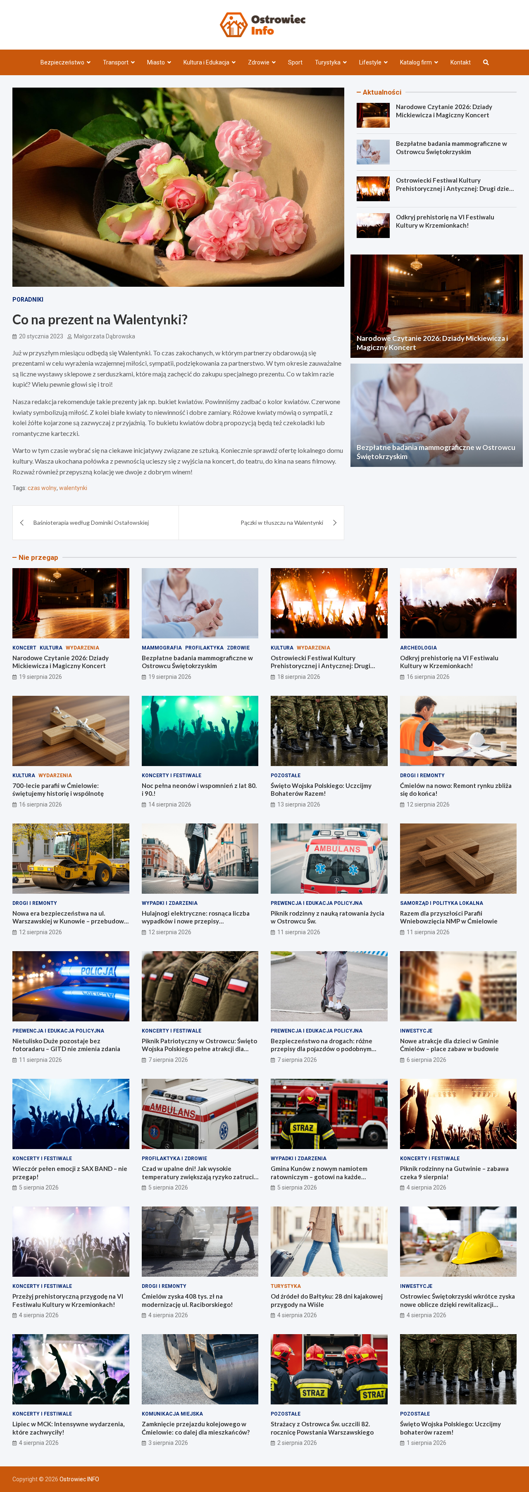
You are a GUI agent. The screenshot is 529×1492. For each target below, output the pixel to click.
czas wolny (42, 488)
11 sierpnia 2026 (298, 932)
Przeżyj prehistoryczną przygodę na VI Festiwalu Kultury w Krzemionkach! (67, 1300)
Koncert (24, 648)
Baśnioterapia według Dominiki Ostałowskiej (91, 522)
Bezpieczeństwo (62, 62)
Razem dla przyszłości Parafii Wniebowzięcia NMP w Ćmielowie (449, 917)
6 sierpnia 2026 (426, 1060)
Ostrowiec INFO (79, 1479)
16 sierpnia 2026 (428, 676)
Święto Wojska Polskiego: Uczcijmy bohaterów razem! (450, 1428)
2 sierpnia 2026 (297, 1443)
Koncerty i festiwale (171, 775)
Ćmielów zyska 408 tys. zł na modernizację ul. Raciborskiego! (187, 1300)
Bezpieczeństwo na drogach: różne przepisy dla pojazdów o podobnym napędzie (321, 1049)
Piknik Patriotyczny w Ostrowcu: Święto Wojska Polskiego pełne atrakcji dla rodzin (199, 1049)
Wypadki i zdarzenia (170, 903)
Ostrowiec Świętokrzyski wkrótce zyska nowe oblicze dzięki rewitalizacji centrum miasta (457, 1304)
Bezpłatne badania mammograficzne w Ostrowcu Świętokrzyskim (451, 147)
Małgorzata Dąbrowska (104, 336)
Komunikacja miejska (172, 1414)
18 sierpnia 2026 (298, 676)
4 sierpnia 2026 (426, 1187)
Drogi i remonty (422, 775)
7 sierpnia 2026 (168, 1060)
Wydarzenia (82, 648)
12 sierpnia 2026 (428, 804)
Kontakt (460, 62)
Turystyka (328, 62)
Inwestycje (416, 1031)
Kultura (51, 648)
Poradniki (27, 299)
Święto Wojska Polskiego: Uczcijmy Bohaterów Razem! (321, 789)
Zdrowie (258, 62)
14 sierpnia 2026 (169, 804)
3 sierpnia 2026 (168, 1443)
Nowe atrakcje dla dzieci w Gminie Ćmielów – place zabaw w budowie (449, 1045)
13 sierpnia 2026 (298, 804)
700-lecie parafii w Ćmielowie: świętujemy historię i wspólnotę (58, 789)
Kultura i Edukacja (206, 62)
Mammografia (162, 648)
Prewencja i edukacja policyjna (316, 903)
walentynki (73, 488)
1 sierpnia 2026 (426, 1443)
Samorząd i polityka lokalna (441, 903)
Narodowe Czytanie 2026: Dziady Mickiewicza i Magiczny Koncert (444, 111)
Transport (116, 62)
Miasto (156, 62)
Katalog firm (416, 62)
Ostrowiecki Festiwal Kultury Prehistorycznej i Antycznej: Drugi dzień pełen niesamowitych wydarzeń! (454, 188)
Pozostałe (285, 775)
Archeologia (418, 648)
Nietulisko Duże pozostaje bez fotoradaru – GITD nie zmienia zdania (66, 1045)
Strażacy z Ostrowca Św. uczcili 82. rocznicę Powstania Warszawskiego (322, 1428)
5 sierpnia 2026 (39, 1187)
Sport (295, 62)
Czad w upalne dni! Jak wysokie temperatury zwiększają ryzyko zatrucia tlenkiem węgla (199, 1176)
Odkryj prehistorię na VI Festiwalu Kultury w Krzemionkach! (445, 221)
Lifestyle (370, 62)
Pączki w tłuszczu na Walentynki (282, 522)
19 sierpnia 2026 (40, 676)
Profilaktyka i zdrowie (174, 1158)
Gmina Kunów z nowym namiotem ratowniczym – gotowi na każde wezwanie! (319, 1176)
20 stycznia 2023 (41, 336)
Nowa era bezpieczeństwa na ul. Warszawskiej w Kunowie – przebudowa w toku (69, 921)
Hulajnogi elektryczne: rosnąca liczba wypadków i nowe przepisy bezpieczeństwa (196, 921)
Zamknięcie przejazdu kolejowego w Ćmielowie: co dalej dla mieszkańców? (196, 1428)
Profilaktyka (204, 648)
